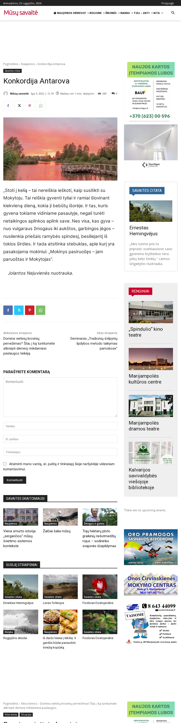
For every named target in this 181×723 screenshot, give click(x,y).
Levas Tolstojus (53, 603)
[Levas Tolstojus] (60, 586)
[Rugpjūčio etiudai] (20, 622)
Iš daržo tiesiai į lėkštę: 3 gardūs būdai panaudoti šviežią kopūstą (59, 642)
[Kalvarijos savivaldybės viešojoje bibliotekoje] (151, 453)
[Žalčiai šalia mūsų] (60, 517)
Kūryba (9, 632)
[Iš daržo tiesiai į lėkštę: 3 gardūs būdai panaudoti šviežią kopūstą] (60, 622)
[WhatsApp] (40, 105)
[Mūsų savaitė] (6, 93)
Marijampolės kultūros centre (145, 379)
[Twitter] (19, 105)
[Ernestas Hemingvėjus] (20, 586)
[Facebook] (8, 105)
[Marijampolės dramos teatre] (151, 406)
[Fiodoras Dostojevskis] (99, 586)
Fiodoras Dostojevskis (97, 603)
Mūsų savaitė (19, 93)
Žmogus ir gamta (94, 523)
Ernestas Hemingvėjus (18, 603)
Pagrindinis (10, 64)
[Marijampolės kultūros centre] (151, 359)
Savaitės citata (12, 70)
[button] (173, 13)
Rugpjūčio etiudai (15, 638)
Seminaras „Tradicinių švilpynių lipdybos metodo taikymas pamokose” (93, 343)
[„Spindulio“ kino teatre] (151, 312)
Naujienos (28, 64)
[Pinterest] (29, 105)
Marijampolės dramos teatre (144, 426)
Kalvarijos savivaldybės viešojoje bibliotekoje (143, 478)
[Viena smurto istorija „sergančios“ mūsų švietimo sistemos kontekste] (20, 517)
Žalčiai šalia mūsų (56, 531)
